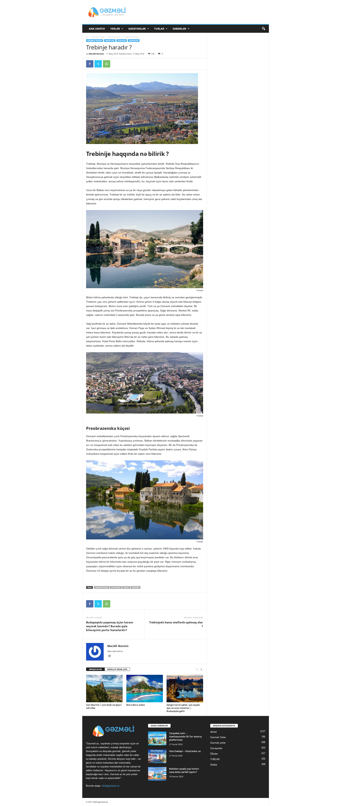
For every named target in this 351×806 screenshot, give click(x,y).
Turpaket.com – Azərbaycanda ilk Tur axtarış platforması (185, 736)
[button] (263, 29)
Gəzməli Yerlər (98, 36)
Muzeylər (109, 40)
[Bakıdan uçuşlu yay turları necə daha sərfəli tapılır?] (157, 774)
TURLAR (159, 28)
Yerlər (115, 28)
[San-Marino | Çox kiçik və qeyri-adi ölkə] (104, 688)
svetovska (115, 587)
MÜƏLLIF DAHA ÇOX (117, 669)
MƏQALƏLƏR (95, 669)
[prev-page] (197, 669)
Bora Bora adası (135, 704)
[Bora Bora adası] (144, 688)
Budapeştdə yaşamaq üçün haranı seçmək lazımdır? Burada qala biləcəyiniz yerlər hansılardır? (109, 626)
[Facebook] (89, 64)
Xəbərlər (179, 28)
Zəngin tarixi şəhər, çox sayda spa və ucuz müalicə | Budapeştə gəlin (183, 708)
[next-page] (201, 669)
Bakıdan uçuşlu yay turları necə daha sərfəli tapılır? (184, 770)
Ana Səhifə (97, 28)
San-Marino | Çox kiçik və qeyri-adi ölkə (104, 706)
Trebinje (135, 587)
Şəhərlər (133, 40)
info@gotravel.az (111, 785)
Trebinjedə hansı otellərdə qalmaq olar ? (176, 624)
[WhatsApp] (106, 64)
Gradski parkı (101, 587)
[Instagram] (109, 656)
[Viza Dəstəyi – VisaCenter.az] (157, 756)
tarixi (126, 587)
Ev (87, 36)
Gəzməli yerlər (114, 36)
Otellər (213, 764)
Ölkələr (122, 40)
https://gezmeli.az (115, 651)
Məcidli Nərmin (96, 53)
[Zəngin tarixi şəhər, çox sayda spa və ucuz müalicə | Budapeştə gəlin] (185, 688)
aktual (213, 731)
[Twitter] (98, 64)
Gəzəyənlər (137, 28)
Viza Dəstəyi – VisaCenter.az (185, 751)
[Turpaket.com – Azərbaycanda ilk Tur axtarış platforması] (157, 738)
